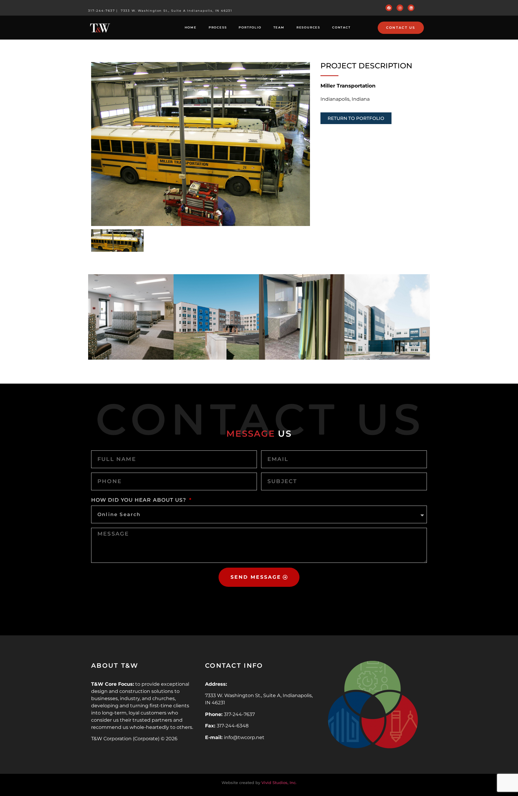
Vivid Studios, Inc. (278, 782)
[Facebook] (389, 7)
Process (218, 27)
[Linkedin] (411, 7)
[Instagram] (400, 7)
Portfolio (250, 27)
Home (191, 27)
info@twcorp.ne (243, 737)
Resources (308, 27)
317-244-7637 (101, 11)
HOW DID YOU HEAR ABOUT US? (139, 500)
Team (278, 27)
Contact (341, 27)
